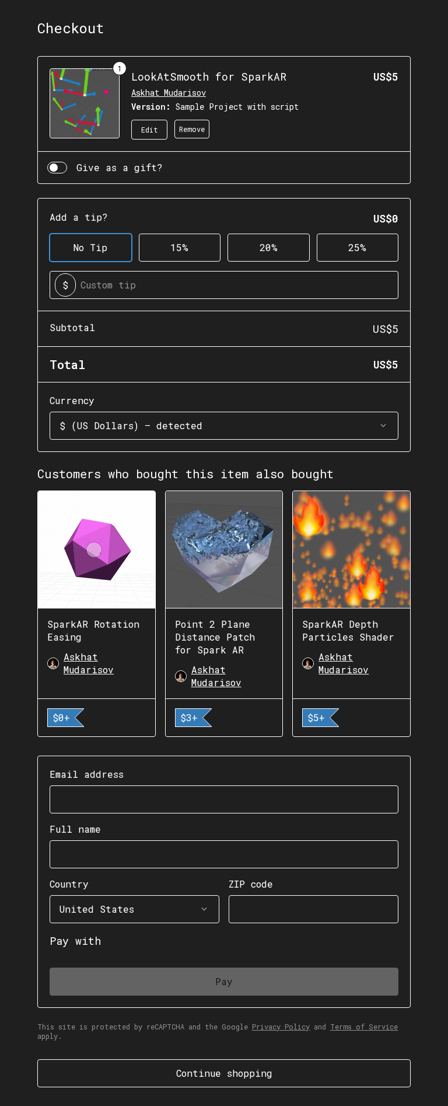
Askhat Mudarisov (168, 92)
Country (69, 884)
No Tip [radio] (90, 247)
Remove (192, 129)
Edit (149, 129)
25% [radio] (357, 247)
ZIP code (251, 884)
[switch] (57, 167)
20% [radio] (269, 247)
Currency (72, 400)
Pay (224, 981)
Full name (75, 829)
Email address (87, 774)
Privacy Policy (281, 1026)
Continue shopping (224, 1073)
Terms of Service (364, 1026)
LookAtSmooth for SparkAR (208, 76)
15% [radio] (179, 247)
